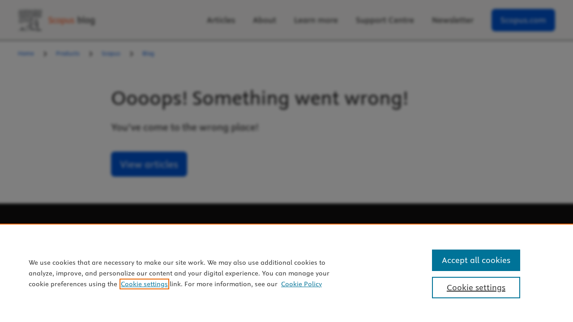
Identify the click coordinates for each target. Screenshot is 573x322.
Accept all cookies (476, 260)
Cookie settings (144, 284)
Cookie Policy (301, 284)
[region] (286, 273)
